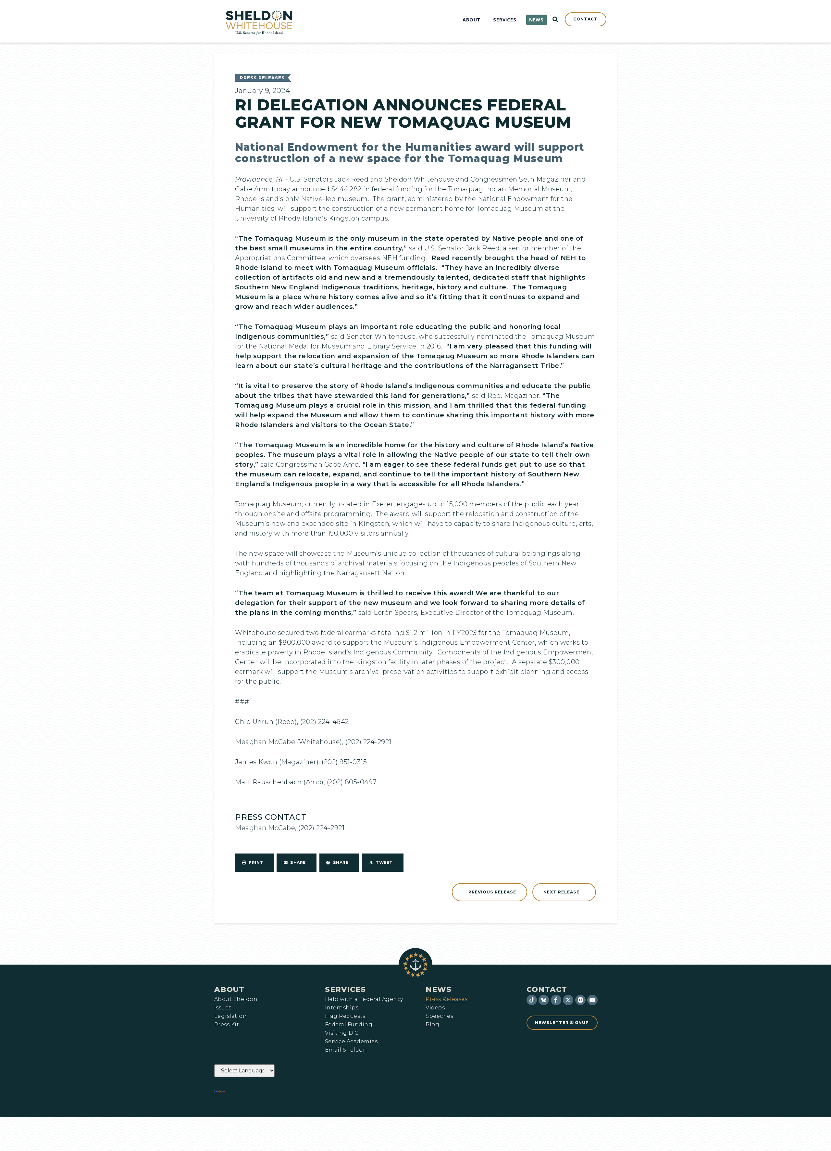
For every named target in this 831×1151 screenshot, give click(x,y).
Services (345, 989)
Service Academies (351, 1041)
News (439, 989)
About (229, 989)
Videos (435, 1008)
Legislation (230, 1016)
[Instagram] (580, 1000)
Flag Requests (345, 1016)
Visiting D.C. (342, 1033)
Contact (547, 989)
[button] (254, 863)
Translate (244, 1091)
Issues (222, 1008)
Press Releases (262, 77)
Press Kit (226, 1025)
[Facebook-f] (556, 1000)
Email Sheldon (346, 1050)
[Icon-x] (568, 1000)
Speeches (439, 1016)
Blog (432, 1025)
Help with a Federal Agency (364, 999)
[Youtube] (592, 1000)
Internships (341, 1008)
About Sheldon (235, 999)
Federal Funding (348, 1025)
